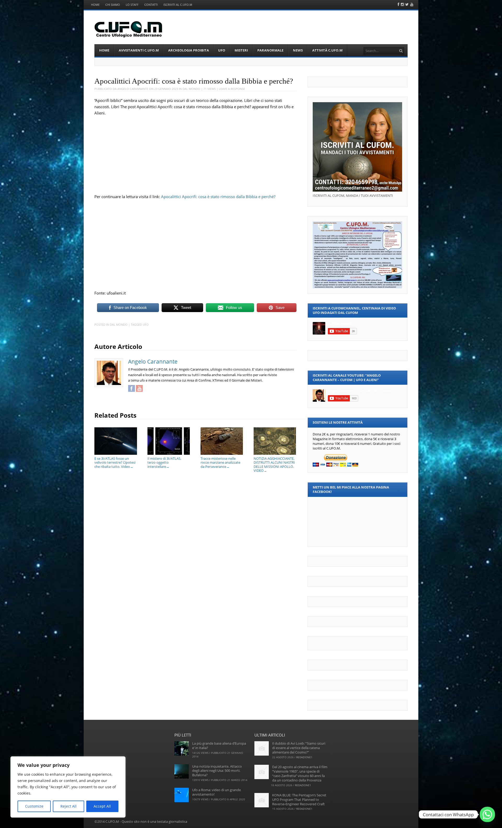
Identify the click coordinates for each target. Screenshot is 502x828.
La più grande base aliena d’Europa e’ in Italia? (219, 745)
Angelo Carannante (132, 89)
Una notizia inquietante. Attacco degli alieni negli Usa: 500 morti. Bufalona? (217, 771)
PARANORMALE (270, 50)
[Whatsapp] (487, 814)
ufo (146, 324)
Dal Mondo (191, 89)
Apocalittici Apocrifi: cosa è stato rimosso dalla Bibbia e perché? (218, 196)
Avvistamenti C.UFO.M (139, 50)
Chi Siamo (112, 4)
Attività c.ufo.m (327, 50)
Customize (34, 806)
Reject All (68, 806)
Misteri (241, 50)
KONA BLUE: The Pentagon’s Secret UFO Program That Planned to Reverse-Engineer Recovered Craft (299, 799)
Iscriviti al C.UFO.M (177, 4)
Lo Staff (132, 4)
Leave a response (232, 89)
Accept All (102, 806)
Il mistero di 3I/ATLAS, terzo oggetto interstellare (164, 462)
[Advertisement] (195, 152)
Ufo (221, 50)
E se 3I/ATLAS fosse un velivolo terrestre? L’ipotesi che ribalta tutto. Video (114, 462)
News (298, 50)
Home (95, 4)
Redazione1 (304, 757)
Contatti (151, 4)
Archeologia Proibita (188, 50)
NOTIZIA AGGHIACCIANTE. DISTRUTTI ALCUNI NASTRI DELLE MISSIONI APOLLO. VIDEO (274, 464)
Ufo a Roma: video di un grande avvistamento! (216, 792)
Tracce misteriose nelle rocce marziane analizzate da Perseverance (220, 462)
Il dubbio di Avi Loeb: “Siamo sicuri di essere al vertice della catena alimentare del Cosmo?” (298, 748)
